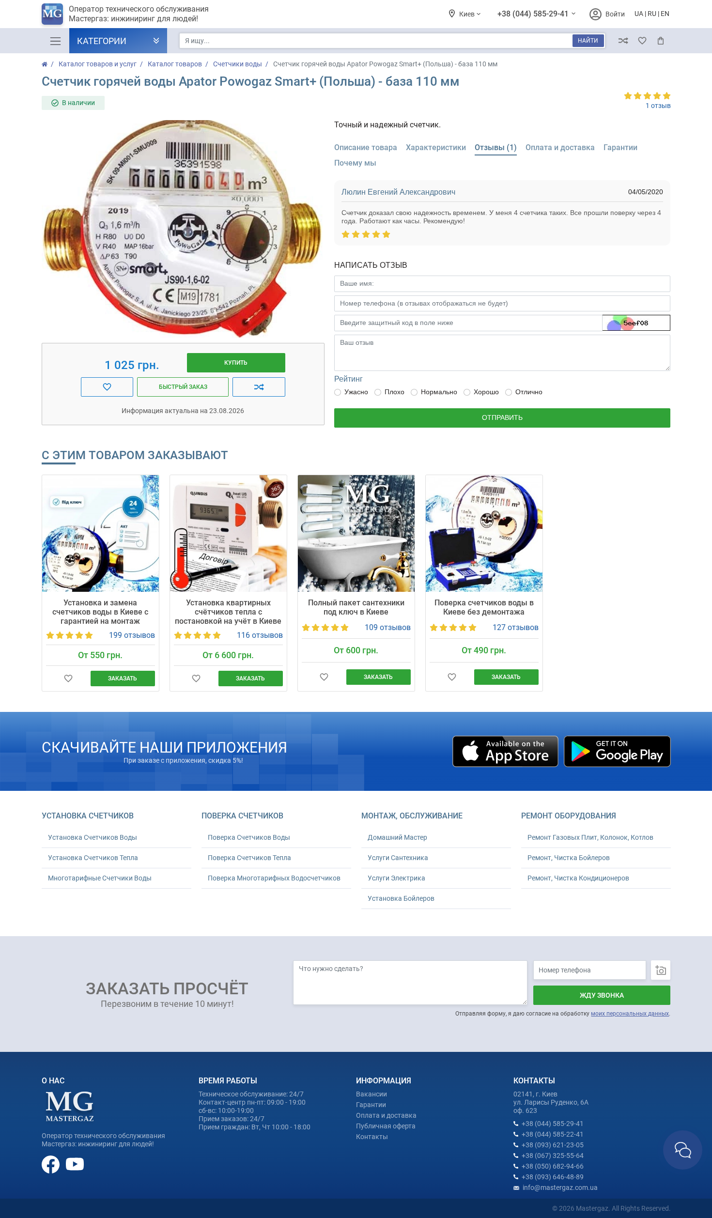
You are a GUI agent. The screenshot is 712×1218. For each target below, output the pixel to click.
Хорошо (486, 392)
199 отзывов (132, 635)
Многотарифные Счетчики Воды (100, 878)
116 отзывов (260, 635)
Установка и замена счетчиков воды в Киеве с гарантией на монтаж (100, 612)
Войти (615, 14)
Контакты (372, 1137)
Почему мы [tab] (355, 163)
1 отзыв (658, 105)
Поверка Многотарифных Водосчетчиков (274, 878)
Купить (236, 362)
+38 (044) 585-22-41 (553, 1134)
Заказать (122, 678)
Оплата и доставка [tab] (560, 147)
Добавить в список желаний (107, 387)
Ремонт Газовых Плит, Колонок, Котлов (590, 837)
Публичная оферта (386, 1126)
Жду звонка (602, 995)
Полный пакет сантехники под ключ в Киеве (356, 607)
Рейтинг (348, 379)
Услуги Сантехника (398, 858)
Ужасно (356, 392)
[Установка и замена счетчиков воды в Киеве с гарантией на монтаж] (100, 533)
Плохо (394, 392)
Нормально (439, 392)
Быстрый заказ (183, 387)
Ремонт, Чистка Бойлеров (568, 858)
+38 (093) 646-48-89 (553, 1177)
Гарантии (371, 1105)
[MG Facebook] (51, 1164)
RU (652, 13)
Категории (101, 41)
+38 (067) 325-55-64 (553, 1155)
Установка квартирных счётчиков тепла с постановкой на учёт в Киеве (228, 612)
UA (639, 13)
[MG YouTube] (75, 1164)
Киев (467, 14)
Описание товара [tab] (365, 147)
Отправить (502, 417)
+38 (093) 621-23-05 (553, 1145)
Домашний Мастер (397, 837)
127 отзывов (516, 627)
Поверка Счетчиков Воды (249, 837)
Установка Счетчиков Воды (92, 837)
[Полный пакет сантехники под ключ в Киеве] (356, 533)
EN (665, 13)
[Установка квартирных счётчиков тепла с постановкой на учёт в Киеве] (228, 533)
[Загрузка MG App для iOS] (506, 751)
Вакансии (371, 1094)
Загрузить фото (660, 970)
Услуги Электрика (396, 878)
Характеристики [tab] (436, 147)
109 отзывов (388, 627)
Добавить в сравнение (258, 387)
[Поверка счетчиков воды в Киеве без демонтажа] (484, 533)
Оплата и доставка (386, 1115)
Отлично (528, 392)
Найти (588, 40)
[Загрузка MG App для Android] (617, 751)
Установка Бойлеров (401, 898)
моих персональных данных (630, 1013)
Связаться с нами (682, 1150)
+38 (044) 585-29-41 (534, 13)
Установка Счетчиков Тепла (93, 858)
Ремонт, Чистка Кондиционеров (578, 878)
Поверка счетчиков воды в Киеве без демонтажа (484, 607)
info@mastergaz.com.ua (560, 1187)
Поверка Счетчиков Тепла (249, 858)
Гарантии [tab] (620, 147)
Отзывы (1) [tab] (496, 147)
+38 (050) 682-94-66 (553, 1166)
